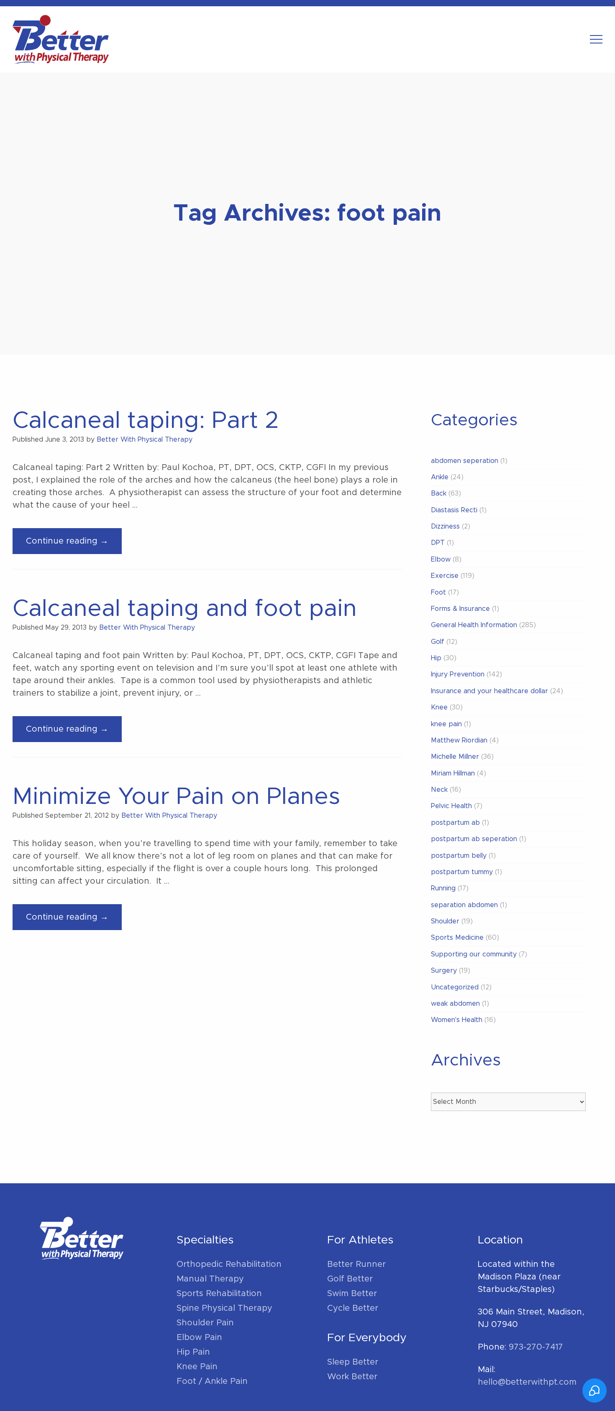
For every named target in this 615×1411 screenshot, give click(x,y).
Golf (437, 641)
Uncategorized (455, 987)
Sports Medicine (457, 937)
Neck (439, 789)
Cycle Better (352, 1308)
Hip (436, 658)
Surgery (444, 970)
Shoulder (445, 921)
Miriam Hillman (453, 773)
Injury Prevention (457, 674)
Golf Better (350, 1279)
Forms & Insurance (460, 608)
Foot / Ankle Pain (212, 1381)
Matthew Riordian (459, 740)
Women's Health (456, 1020)
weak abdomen (455, 1003)
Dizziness (445, 526)
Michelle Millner (455, 756)
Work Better (352, 1377)
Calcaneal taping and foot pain (185, 608)
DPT (438, 542)
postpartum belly (459, 855)
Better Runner (356, 1264)
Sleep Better (352, 1362)
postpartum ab (455, 822)
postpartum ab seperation (474, 839)
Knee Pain (197, 1367)
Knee (439, 707)
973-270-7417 (536, 1347)
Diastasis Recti (454, 510)
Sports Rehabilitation (219, 1293)
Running (443, 888)
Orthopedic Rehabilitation (229, 1264)
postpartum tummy (462, 872)
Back (438, 493)
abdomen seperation (464, 461)
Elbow (441, 559)
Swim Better (352, 1293)
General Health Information (474, 625)
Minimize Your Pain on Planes (176, 796)
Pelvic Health (451, 806)
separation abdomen (464, 905)
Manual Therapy (210, 1279)
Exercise (445, 575)
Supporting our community (474, 954)
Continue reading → (74, 545)
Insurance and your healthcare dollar (489, 691)
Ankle (439, 477)
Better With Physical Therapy (144, 439)
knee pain (446, 724)
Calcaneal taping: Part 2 (146, 420)
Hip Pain (193, 1352)
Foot (438, 592)
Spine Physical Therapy (224, 1308)
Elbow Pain (199, 1337)
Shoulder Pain (205, 1323)
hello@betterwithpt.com (527, 1382)
